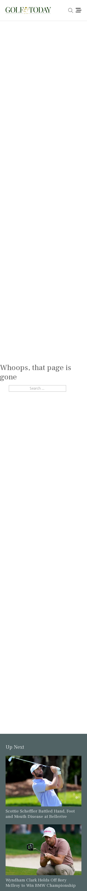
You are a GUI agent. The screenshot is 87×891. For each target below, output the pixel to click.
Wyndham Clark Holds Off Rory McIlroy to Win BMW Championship (41, 882)
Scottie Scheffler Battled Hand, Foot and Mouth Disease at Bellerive (40, 813)
